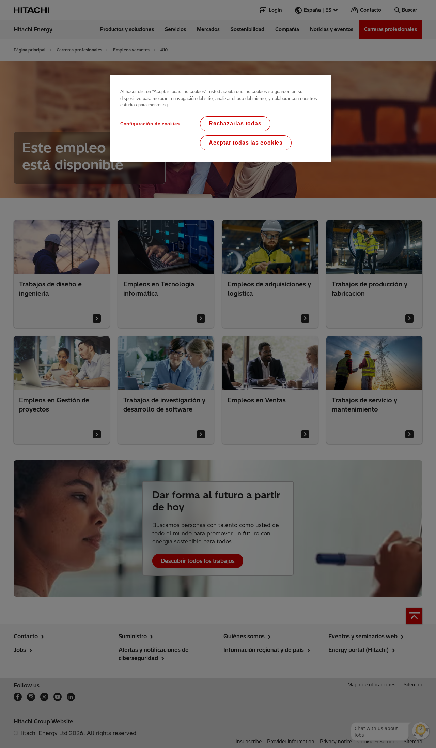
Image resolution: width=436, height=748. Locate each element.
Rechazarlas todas (235, 123)
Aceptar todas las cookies (246, 143)
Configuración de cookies (150, 123)
